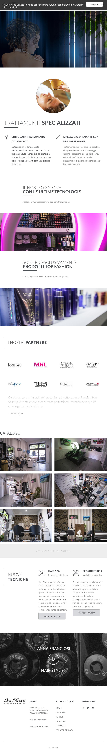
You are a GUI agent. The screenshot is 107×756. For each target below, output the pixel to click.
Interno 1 (64, 513)
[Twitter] (88, 708)
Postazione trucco (14, 442)
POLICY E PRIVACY (64, 730)
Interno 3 (64, 477)
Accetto (95, 4)
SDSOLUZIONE (53, 747)
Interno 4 (10, 477)
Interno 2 (10, 513)
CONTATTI (60, 725)
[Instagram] (93, 708)
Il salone (9, 446)
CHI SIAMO (61, 712)
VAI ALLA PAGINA (52, 616)
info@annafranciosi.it (40, 726)
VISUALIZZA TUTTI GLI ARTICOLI (53, 551)
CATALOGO (61, 721)
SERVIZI (59, 716)
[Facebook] (83, 708)
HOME (59, 708)
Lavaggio (64, 442)
